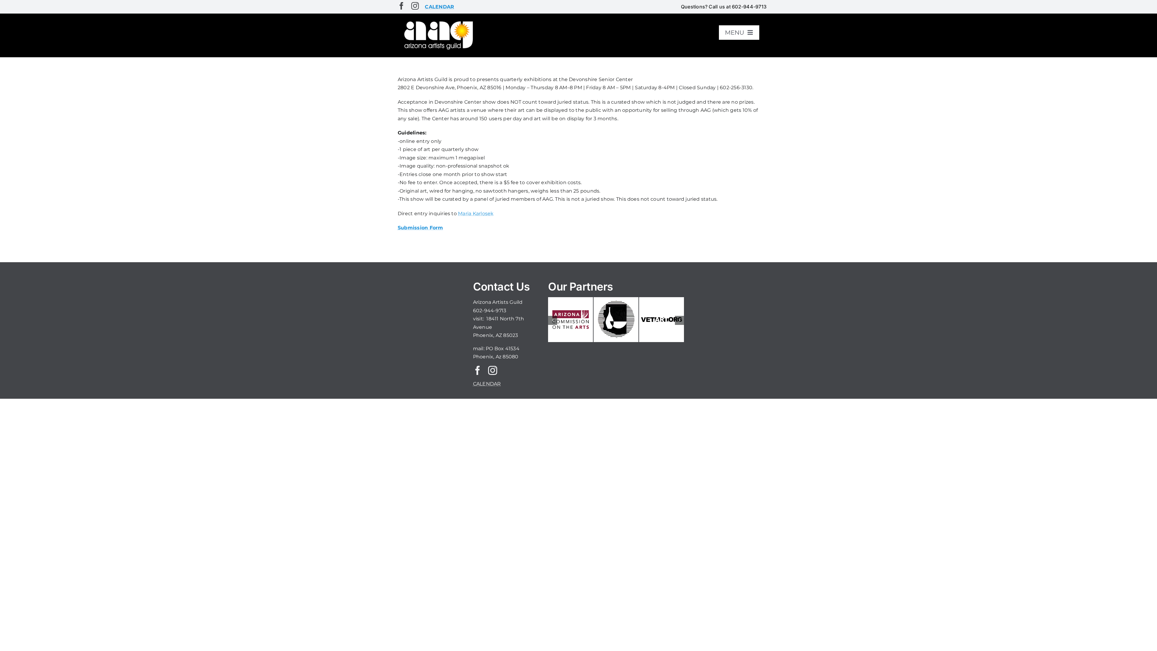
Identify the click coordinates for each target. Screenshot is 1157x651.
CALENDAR (487, 384)
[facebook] (401, 6)
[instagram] (415, 6)
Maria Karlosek (476, 213)
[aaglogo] (437, 21)
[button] (552, 320)
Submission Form (420, 228)
